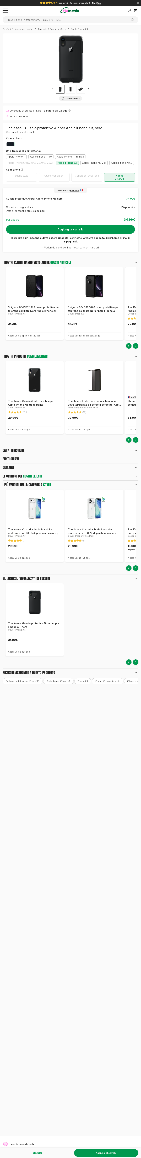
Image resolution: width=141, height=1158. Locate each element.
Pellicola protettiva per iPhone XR (22, 681)
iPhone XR (83, 681)
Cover (63, 29)
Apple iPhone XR (79, 29)
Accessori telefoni (24, 29)
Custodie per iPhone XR (58, 681)
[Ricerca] (134, 19)
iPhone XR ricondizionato (107, 681)
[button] (88, 89)
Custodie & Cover (47, 29)
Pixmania (74, 190)
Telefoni (7, 29)
